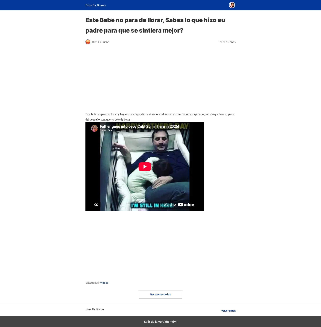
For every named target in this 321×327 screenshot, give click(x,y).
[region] (160, 245)
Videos (104, 282)
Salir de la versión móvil (160, 321)
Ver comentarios (160, 294)
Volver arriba (228, 310)
